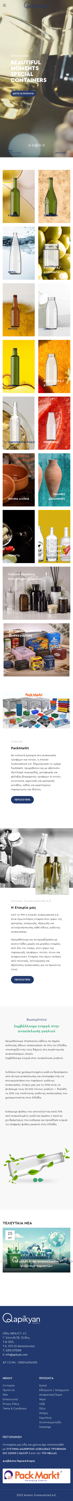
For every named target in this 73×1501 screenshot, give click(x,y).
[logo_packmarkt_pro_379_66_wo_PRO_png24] (36, 1476)
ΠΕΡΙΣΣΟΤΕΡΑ (22, 800)
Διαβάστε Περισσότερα (19, 1461)
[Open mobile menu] (4, 5)
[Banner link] (19, 196)
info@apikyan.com (17, 1354)
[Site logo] (36, 5)
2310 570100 (13, 1350)
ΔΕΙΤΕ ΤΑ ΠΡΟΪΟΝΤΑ (20, 94)
